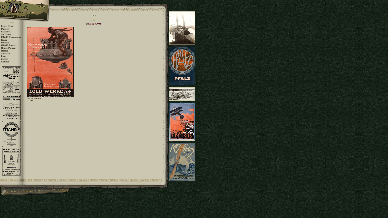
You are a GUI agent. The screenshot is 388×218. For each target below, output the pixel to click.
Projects (11, 29)
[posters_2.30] (182, 182)
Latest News (11, 26)
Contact (11, 61)
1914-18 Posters (11, 45)
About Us (11, 53)
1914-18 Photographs (11, 37)
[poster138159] (182, 142)
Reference (11, 31)
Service (11, 59)
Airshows (11, 34)
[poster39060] (50, 97)
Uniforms (11, 42)
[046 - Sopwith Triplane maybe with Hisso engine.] (182, 46)
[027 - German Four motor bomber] (182, 102)
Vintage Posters (35, 99)
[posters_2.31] (182, 86)
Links (11, 56)
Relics (11, 40)
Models (11, 50)
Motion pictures (11, 48)
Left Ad (32, 100)
